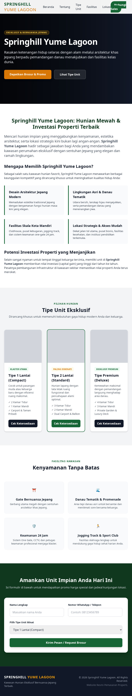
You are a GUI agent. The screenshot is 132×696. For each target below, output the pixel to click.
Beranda (48, 7)
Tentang (64, 7)
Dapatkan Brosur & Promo (28, 74)
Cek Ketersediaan (23, 423)
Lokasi (106, 7)
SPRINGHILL (20, 6)
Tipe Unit (78, 7)
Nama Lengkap (19, 604)
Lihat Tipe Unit (70, 74)
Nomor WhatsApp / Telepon (84, 604)
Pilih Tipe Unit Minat (22, 622)
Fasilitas (92, 7)
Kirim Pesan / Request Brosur (66, 643)
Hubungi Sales (118, 7)
